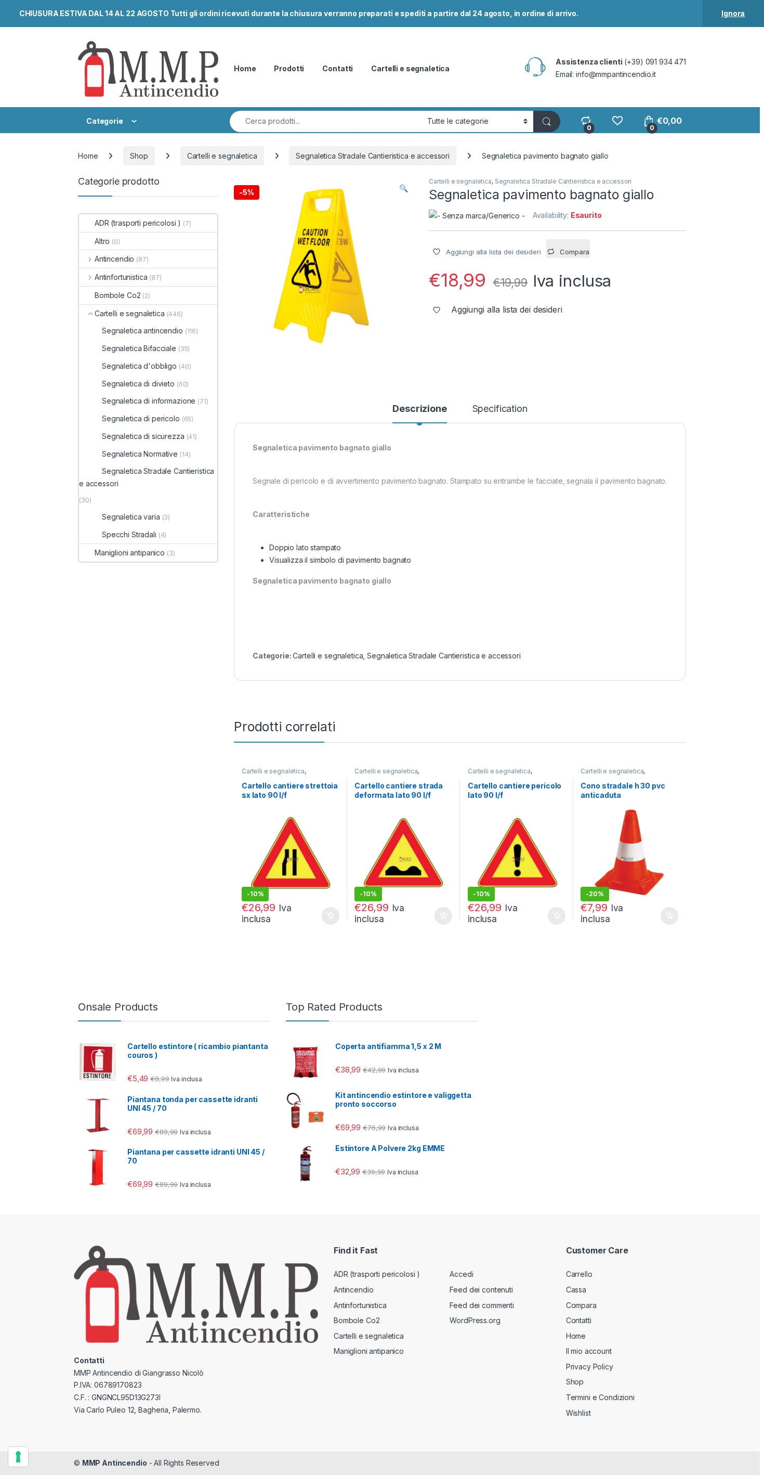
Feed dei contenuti (481, 1289)
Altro (102, 241)
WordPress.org (475, 1320)
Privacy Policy (589, 1366)
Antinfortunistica (121, 277)
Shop (139, 155)
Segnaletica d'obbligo (139, 365)
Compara (581, 1305)
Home (245, 68)
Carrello (579, 1274)
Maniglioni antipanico (130, 552)
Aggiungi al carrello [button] (324, 916)
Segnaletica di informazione (148, 400)
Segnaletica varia (131, 516)
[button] (403, 188)
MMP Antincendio (114, 1462)
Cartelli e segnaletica (410, 68)
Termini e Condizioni (600, 1397)
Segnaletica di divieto (138, 383)
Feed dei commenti (482, 1305)
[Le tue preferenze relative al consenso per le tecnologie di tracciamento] (18, 1457)
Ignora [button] (733, 13)
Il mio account (589, 1351)
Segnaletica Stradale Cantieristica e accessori (373, 155)
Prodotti (289, 68)
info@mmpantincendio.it (616, 74)
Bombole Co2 (117, 295)
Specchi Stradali (129, 534)
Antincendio (114, 258)
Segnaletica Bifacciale (139, 348)
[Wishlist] (617, 121)
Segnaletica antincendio (142, 330)
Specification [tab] (500, 409)
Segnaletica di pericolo (141, 418)
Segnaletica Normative (140, 453)
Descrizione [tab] (419, 409)
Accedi (461, 1274)
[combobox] (325, 121)
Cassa (576, 1289)
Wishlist (578, 1412)
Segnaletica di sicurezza (143, 436)
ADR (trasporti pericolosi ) (138, 222)
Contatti (337, 68)
